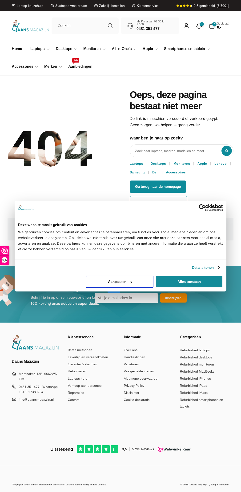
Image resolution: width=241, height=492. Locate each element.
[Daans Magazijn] (35, 349)
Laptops (136, 163)
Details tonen (203, 267)
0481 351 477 (29, 387)
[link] (27, 5)
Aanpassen (117, 282)
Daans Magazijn (198, 484)
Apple (202, 163)
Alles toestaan (189, 282)
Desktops (158, 163)
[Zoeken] (110, 25)
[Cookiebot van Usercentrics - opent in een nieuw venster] (202, 207)
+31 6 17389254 (31, 392)
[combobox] (85, 25)
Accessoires (176, 172)
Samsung (137, 172)
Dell (155, 172)
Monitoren (181, 163)
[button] (39, 49)
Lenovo (220, 163)
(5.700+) (223, 6)
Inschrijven (173, 298)
